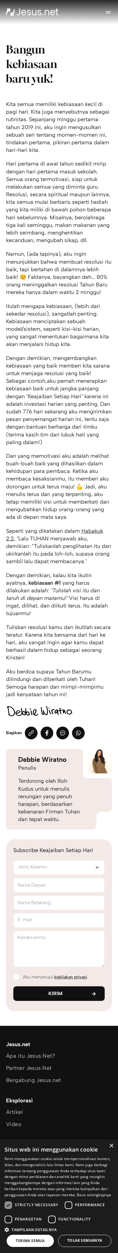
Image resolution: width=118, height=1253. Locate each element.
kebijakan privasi (70, 977)
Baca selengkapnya (94, 1194)
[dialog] (59, 1196)
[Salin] (31, 733)
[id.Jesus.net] (32, 12)
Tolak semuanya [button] (84, 1240)
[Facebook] (47, 733)
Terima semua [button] (30, 1240)
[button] (59, 1229)
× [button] (111, 1146)
